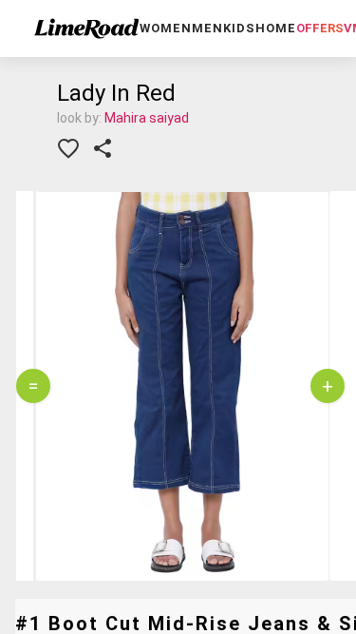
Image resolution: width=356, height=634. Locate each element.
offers (320, 28)
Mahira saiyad (146, 117)
